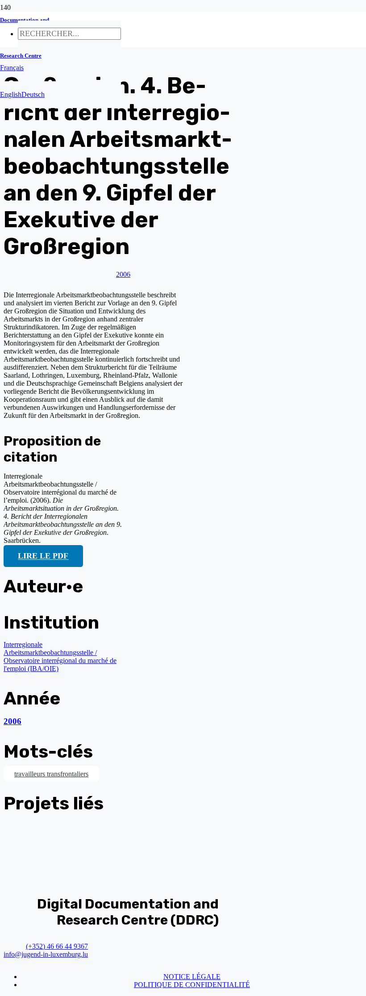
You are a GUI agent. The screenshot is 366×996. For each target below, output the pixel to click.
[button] (12, 67)
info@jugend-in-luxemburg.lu (46, 954)
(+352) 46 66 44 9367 (57, 946)
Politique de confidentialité (192, 984)
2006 (12, 721)
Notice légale (191, 976)
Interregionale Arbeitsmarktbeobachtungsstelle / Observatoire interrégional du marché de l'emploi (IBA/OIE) (60, 656)
